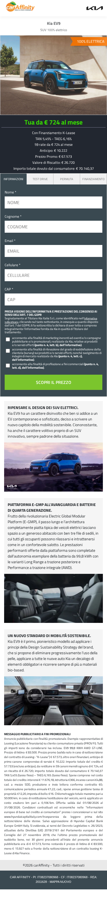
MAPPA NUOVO (60, 881)
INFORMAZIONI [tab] (13, 179)
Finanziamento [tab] (93, 179)
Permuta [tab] (66, 179)
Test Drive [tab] (40, 179)
